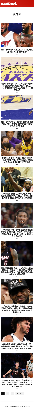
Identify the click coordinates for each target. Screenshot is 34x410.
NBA (17, 54)
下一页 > (20, 393)
